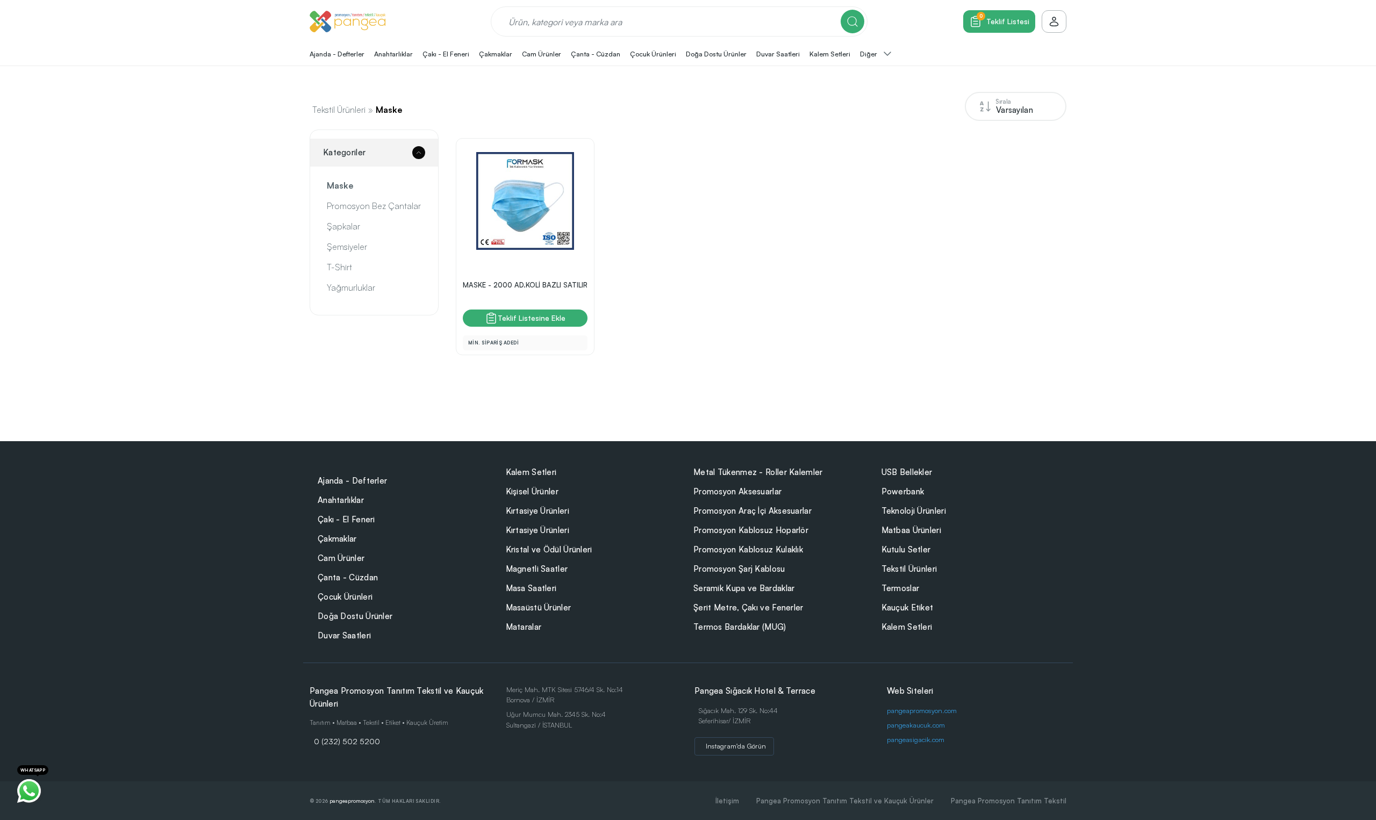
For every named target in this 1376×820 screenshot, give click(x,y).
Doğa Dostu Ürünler (355, 616)
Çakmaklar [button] (495, 53)
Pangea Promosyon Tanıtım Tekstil (1008, 800)
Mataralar (524, 627)
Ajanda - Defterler (352, 481)
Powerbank (903, 491)
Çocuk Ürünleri (345, 597)
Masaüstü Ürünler (538, 607)
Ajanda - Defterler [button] (337, 53)
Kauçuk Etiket (908, 607)
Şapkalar (343, 226)
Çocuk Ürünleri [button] (653, 53)
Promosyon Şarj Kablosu (739, 569)
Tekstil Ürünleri (339, 109)
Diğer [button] (869, 53)
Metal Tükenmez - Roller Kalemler (758, 472)
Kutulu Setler (906, 549)
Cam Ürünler (341, 558)
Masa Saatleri (531, 588)
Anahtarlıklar (341, 500)
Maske (389, 109)
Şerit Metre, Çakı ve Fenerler (748, 607)
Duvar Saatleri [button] (778, 53)
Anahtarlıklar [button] (393, 53)
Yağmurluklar (351, 287)
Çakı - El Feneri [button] (445, 53)
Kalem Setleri (531, 472)
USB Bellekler (907, 472)
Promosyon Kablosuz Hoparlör (750, 530)
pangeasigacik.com (915, 739)
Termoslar (901, 588)
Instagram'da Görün (736, 746)
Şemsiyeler (347, 246)
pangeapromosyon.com (922, 710)
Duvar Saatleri (344, 635)
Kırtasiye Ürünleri (537, 511)
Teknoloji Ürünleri (914, 511)
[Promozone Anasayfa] (347, 21)
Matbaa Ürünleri (912, 530)
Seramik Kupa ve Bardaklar (744, 588)
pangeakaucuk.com (916, 725)
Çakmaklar (337, 539)
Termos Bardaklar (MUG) (739, 627)
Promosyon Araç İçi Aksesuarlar (752, 511)
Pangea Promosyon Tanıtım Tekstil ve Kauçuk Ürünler (845, 800)
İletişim (727, 800)
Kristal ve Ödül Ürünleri (549, 549)
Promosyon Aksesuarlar (737, 491)
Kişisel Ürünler (532, 491)
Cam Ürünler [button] (541, 53)
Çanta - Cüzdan (348, 577)
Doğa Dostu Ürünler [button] (716, 53)
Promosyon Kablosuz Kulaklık (748, 549)
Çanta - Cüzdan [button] (595, 53)
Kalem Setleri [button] (829, 53)
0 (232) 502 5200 (347, 741)
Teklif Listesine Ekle (531, 317)
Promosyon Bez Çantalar (374, 205)
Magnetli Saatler (537, 569)
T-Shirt (339, 267)
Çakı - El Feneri (346, 519)
